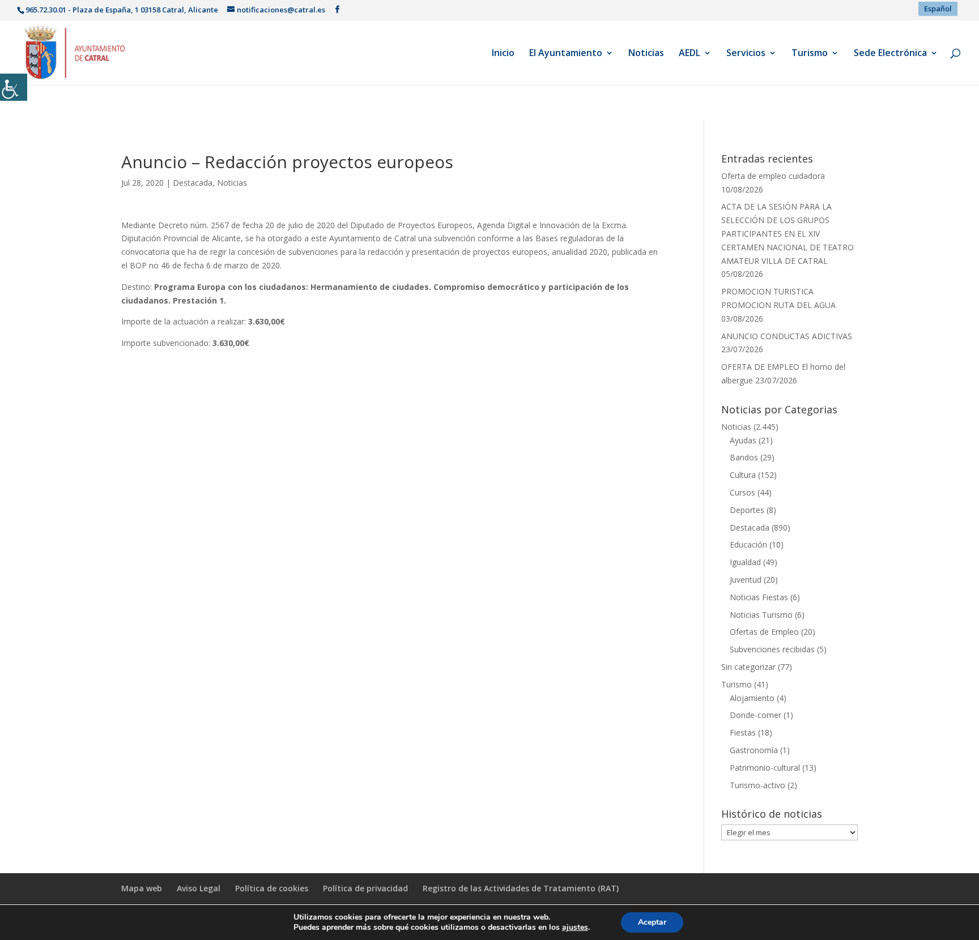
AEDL (689, 54)
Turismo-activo (757, 785)
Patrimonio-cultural (765, 767)
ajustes (575, 927)
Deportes (747, 510)
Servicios (745, 54)
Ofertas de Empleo (764, 631)
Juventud (745, 579)
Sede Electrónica (890, 54)
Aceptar (652, 922)
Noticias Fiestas (759, 597)
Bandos (744, 457)
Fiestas (743, 732)
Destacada (192, 182)
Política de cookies (271, 888)
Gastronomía (754, 750)
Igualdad (745, 562)
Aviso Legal (198, 888)
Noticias (646, 54)
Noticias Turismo (761, 614)
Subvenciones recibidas (772, 649)
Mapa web (141, 888)
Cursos (742, 492)
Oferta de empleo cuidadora (773, 175)
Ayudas (743, 440)
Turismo (809, 54)
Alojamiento (752, 698)
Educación (748, 544)
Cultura (743, 474)
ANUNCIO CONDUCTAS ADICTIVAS (786, 336)
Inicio (503, 54)
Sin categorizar (748, 666)
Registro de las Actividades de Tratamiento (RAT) (521, 888)
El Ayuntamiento (565, 54)
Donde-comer (755, 715)
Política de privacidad (365, 888)
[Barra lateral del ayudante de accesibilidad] (13, 87)
